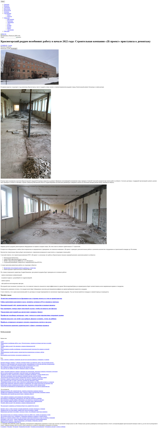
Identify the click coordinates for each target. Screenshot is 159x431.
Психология (7, 10)
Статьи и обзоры (60, 426)
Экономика (10, 22)
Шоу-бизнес (10, 19)
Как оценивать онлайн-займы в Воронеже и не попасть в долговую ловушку (22, 400)
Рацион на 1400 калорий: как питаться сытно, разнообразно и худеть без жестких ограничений (27, 364)
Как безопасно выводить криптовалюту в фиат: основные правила (25, 325)
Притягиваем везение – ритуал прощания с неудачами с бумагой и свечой (21, 420)
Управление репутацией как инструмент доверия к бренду (22, 312)
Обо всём (6, 31)
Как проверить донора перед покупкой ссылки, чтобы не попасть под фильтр (29, 308)
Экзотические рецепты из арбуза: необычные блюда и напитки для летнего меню (24, 377)
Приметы (6, 6)
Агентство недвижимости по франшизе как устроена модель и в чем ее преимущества (31, 298)
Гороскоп (6, 4)
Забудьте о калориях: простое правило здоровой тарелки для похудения (21, 376)
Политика (10, 21)
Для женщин (7, 13)
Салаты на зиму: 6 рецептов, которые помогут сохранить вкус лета (20, 365)
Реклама (9, 426)
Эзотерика (7, 7)
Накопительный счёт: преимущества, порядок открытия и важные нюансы (28, 305)
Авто (8, 24)
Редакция (15, 426)
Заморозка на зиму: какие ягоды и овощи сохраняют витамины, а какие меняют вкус (25, 374)
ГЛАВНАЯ (4, 45)
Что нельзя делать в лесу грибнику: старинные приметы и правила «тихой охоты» (24, 416)
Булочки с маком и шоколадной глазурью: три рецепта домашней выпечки (22, 379)
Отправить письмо (50, 426)
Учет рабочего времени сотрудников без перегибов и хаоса (17, 397)
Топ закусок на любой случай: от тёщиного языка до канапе (18, 368)
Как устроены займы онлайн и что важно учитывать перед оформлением (21, 401)
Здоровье (6, 12)
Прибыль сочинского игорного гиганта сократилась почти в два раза (26, 322)
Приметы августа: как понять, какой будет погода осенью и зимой (19, 410)
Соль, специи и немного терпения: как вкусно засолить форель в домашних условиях (25, 359)
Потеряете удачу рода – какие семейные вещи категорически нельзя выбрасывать (24, 419)
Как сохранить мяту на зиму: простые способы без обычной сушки (20, 380)
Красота (9, 16)
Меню (2, 1)
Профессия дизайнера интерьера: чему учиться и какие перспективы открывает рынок (32, 315)
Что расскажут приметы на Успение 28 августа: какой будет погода (20, 405)
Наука (9, 28)
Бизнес (9, 26)
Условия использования (37, 426)
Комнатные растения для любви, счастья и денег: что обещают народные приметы (24, 411)
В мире (9, 25)
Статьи (10, 45)
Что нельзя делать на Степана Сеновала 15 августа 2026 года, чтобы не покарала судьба (25, 414)
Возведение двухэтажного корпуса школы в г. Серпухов (20, 268)
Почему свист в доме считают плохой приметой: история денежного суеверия (23, 408)
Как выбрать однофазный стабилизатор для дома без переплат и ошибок (21, 398)
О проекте (3, 426)
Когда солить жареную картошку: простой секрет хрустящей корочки (20, 373)
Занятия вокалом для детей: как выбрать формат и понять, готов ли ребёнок (28, 319)
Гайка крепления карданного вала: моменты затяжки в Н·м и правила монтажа (30, 302)
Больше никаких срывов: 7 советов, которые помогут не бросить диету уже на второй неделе (27, 362)
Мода (8, 15)
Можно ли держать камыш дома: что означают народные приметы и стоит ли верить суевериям (28, 417)
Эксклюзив (10, 29)
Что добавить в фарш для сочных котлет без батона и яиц (17, 367)
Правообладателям (24, 426)
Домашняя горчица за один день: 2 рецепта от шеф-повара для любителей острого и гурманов (27, 382)
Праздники (7, 9)
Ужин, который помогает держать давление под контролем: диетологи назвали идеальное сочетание (29, 371)
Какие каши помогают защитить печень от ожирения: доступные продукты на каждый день (27, 383)
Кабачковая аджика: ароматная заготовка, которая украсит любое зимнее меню (23, 385)
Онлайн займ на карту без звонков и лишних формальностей (18, 403)
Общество (7, 18)
